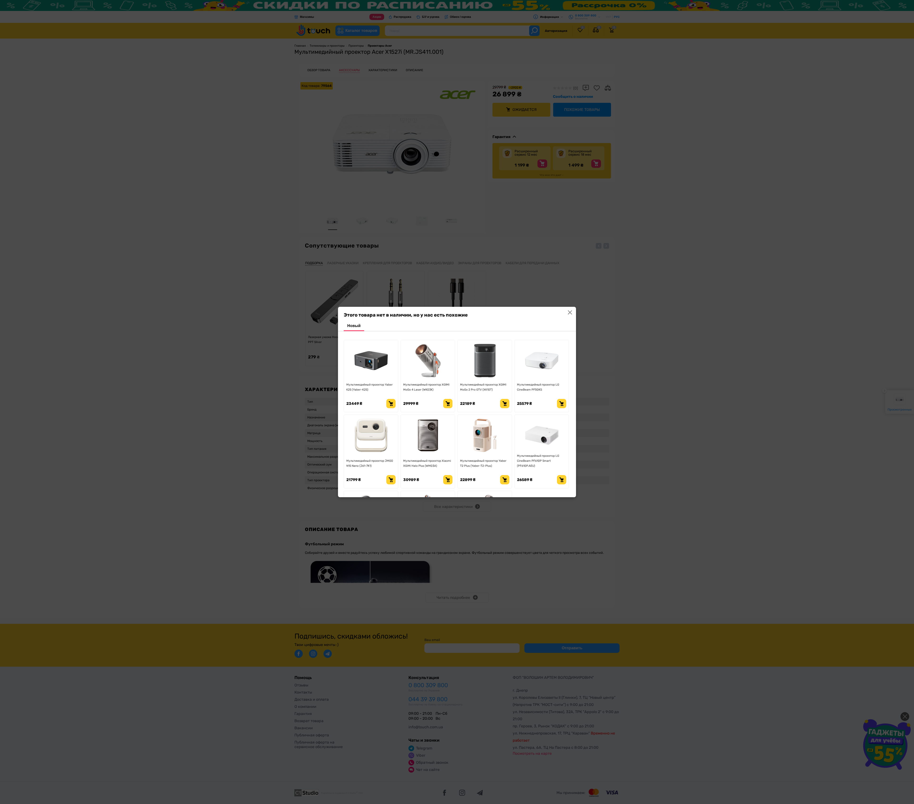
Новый (354, 326)
